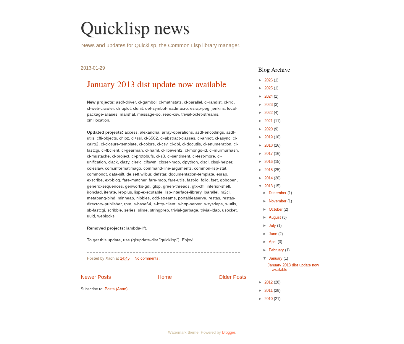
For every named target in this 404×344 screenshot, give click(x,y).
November (278, 201)
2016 (269, 161)
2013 (269, 186)
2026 (269, 80)
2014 (269, 178)
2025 (269, 88)
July (273, 225)
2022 (269, 112)
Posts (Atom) (116, 289)
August (275, 217)
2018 (269, 145)
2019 (269, 137)
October (276, 209)
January (276, 258)
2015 (269, 170)
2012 (269, 282)
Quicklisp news (135, 27)
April (273, 242)
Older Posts (232, 277)
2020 (269, 129)
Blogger (228, 332)
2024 (269, 96)
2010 (269, 299)
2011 (269, 290)
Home (165, 277)
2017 (269, 153)
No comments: (148, 258)
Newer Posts (96, 277)
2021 (269, 121)
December (278, 193)
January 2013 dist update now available (156, 84)
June (273, 234)
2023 (269, 104)
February (277, 250)
